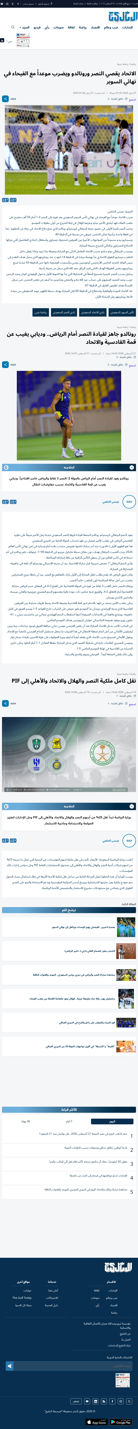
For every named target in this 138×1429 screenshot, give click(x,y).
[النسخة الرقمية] (23, 41)
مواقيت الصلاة (92, 4)
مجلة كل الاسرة (23, 1305)
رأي (47, 27)
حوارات (27, 1290)
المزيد (25, 27)
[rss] (104, 1401)
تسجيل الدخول (43, 4)
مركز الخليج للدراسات (119, 1345)
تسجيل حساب (28, 4)
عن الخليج (125, 1334)
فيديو (37, 27)
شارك (13, 98)
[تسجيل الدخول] (51, 4)
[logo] (123, 17)
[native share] (5, 98)
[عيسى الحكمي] (129, 501)
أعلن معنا (53, 1290)
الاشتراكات (52, 1298)
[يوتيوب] (2, 4)
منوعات (59, 27)
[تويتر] (12, 4)
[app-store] (96, 1423)
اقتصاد (95, 27)
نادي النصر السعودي (64, 312)
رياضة (83, 27)
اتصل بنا (126, 1339)
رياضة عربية (122, 64)
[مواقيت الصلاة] (2, 41)
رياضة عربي (41, 312)
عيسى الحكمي (110, 502)
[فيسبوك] (18, 4)
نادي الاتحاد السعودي (92, 312)
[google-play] (121, 1423)
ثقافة (71, 27)
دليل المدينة (51, 1305)
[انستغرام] (7, 4)
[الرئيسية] (118, 1272)
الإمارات (127, 27)
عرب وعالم (111, 27)
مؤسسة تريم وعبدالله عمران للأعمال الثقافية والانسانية (107, 1326)
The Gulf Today (21, 1298)
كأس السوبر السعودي (122, 312)
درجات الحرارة (78, 4)
